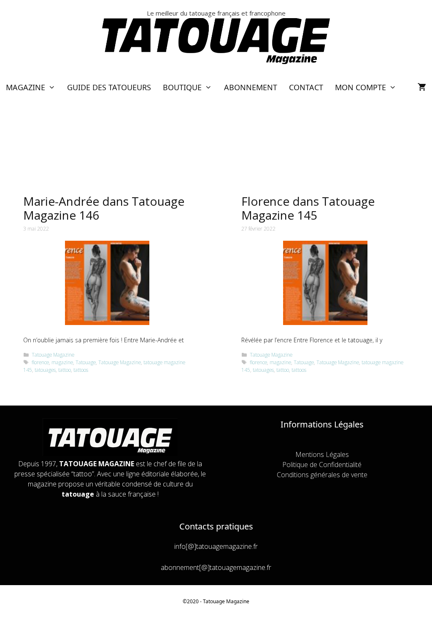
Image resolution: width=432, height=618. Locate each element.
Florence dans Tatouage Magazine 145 (308, 208)
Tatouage (86, 362)
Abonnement (250, 87)
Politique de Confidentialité (322, 464)
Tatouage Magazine (53, 354)
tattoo (64, 369)
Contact (306, 87)
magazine (62, 362)
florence (40, 362)
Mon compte (360, 87)
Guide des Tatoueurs (109, 87)
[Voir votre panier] (422, 87)
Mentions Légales (322, 454)
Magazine (25, 87)
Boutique (182, 87)
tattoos (80, 369)
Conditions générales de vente (322, 474)
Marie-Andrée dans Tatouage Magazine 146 (103, 208)
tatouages (45, 369)
